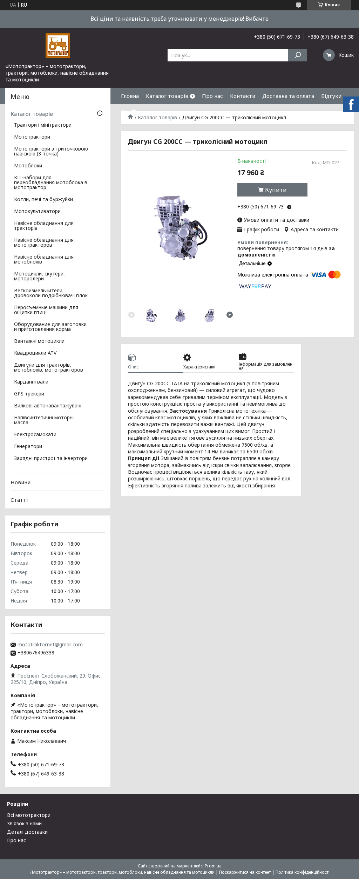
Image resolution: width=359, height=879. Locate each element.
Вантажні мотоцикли (39, 341)
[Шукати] (297, 55)
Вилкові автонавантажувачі (47, 406)
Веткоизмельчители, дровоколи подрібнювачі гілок (51, 293)
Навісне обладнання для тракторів (44, 226)
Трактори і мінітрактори (43, 125)
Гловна (130, 95)
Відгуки (331, 95)
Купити (276, 190)
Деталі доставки (27, 831)
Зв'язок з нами (24, 823)
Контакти (242, 95)
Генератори (28, 447)
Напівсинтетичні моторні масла (44, 420)
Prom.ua (213, 866)
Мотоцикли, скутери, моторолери (39, 276)
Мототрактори (32, 137)
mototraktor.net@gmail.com (50, 644)
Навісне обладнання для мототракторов (44, 243)
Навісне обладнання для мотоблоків (44, 259)
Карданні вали (31, 382)
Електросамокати (35, 435)
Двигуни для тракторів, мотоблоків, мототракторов (48, 367)
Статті (19, 499)
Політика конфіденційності (303, 872)
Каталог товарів (167, 95)
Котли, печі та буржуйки (43, 199)
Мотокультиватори (37, 211)
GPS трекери (29, 394)
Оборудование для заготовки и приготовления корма (50, 327)
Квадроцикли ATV (35, 353)
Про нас (212, 95)
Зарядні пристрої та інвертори (51, 458)
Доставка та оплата (288, 95)
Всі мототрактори (28, 815)
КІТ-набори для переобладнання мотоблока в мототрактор (50, 183)
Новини (21, 482)
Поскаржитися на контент (245, 872)
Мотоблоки (28, 166)
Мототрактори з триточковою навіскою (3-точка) (51, 151)
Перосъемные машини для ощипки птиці (46, 310)
